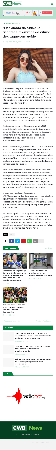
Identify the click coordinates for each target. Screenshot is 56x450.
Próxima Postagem (44, 321)
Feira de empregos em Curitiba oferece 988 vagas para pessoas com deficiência (33, 361)
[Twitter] (17, 241)
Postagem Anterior (12, 321)
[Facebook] (11, 241)
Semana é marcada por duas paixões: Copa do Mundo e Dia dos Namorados (14, 308)
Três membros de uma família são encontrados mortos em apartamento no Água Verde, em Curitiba (33, 335)
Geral (17, 23)
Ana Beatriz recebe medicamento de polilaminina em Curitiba (40, 273)
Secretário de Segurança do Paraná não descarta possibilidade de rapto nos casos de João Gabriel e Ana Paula (14, 275)
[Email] (35, 241)
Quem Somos (20, 446)
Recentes (9, 327)
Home (9, 446)
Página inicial (8, 23)
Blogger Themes (24, 442)
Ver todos (49, 248)
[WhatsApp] (29, 241)
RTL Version (44, 446)
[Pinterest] (23, 241)
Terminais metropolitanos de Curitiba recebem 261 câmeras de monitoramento (32, 348)
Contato (33, 446)
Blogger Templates (40, 442)
